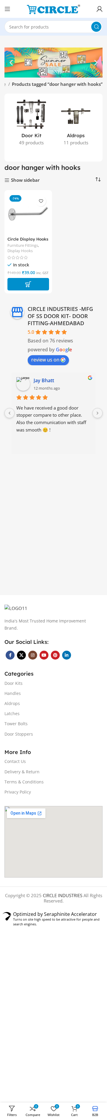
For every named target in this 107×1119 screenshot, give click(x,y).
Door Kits (13, 683)
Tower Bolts (16, 723)
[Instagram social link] (32, 655)
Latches (12, 713)
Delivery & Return (22, 772)
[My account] (100, 9)
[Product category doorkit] (31, 124)
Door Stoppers (18, 734)
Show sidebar (25, 180)
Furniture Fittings (22, 245)
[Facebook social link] (10, 655)
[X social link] (21, 655)
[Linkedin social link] (66, 655)
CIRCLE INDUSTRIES (62, 895)
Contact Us (15, 761)
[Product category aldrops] (76, 124)
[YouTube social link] (44, 655)
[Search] (96, 27)
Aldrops (12, 703)
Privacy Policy (17, 792)
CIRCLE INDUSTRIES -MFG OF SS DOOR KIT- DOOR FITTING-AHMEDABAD (60, 316)
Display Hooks (20, 250)
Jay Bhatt (44, 380)
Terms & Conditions (24, 782)
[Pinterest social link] (55, 655)
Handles (12, 693)
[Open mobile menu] (7, 9)
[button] (11, 62)
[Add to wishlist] (41, 201)
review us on (45, 359)
